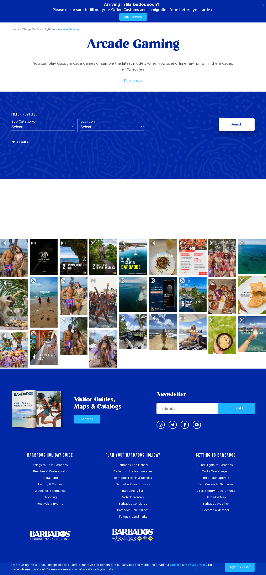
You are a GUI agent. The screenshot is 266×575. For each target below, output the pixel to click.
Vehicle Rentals (133, 497)
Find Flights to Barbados (216, 465)
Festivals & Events (50, 503)
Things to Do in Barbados (50, 465)
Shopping (50, 497)
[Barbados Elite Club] (133, 535)
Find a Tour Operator (216, 478)
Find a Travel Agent (216, 471)
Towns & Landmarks (133, 516)
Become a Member (215, 510)
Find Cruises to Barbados (215, 484)
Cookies (175, 565)
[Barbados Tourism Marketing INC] (50, 535)
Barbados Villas (133, 490)
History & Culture (50, 484)
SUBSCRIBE (237, 408)
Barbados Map (216, 497)
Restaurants (50, 478)
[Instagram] (160, 425)
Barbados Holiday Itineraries (133, 471)
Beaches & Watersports (50, 471)
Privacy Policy (197, 565)
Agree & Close (240, 567)
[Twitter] (173, 425)
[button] (43, 127)
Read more (133, 80)
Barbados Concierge (133, 503)
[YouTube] (197, 425)
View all (87, 419)
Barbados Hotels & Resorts (133, 478)
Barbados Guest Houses (133, 484)
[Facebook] (185, 425)
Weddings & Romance (50, 490)
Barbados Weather (216, 503)
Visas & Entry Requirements (215, 490)
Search (236, 124)
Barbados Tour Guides (133, 510)
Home (15, 29)
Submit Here (133, 16)
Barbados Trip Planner (133, 465)
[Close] (262, 4)
